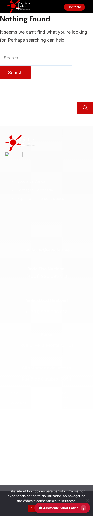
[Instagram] (27, 216)
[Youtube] (53, 216)
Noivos (15, 432)
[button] (46, 7)
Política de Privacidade (61, 410)
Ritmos (15, 423)
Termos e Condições (60, 395)
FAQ (55, 440)
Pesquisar (85, 108)
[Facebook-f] (40, 216)
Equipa (15, 442)
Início (14, 393)
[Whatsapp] (65, 216)
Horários (16, 467)
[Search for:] (36, 57)
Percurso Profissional (19, 454)
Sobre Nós (18, 403)
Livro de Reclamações (62, 427)
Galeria (15, 477)
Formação (17, 413)
